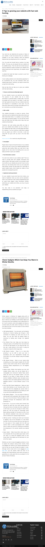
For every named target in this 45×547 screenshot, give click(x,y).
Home (3, 8)
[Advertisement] (15, 40)
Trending (6, 8)
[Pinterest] (8, 49)
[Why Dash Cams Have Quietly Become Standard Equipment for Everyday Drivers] (15, 215)
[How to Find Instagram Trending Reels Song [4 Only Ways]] (36, 64)
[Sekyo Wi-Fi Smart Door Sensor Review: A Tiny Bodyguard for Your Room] (6, 215)
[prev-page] (31, 54)
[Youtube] (3, 542)
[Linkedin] (9, 540)
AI (21, 218)
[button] (42, 1)
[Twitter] (6, 49)
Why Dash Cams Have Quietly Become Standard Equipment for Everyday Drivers (38, 46)
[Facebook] (3, 49)
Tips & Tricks (13, 218)
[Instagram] (6, 540)
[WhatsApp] (11, 49)
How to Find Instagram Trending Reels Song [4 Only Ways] (36, 69)
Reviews (4, 218)
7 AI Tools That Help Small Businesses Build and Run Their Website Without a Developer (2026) (24, 222)
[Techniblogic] (6, 201)
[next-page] (32, 54)
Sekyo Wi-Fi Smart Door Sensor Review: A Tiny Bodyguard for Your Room (38, 41)
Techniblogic (12, 198)
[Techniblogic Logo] (7, 2)
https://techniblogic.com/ (13, 199)
